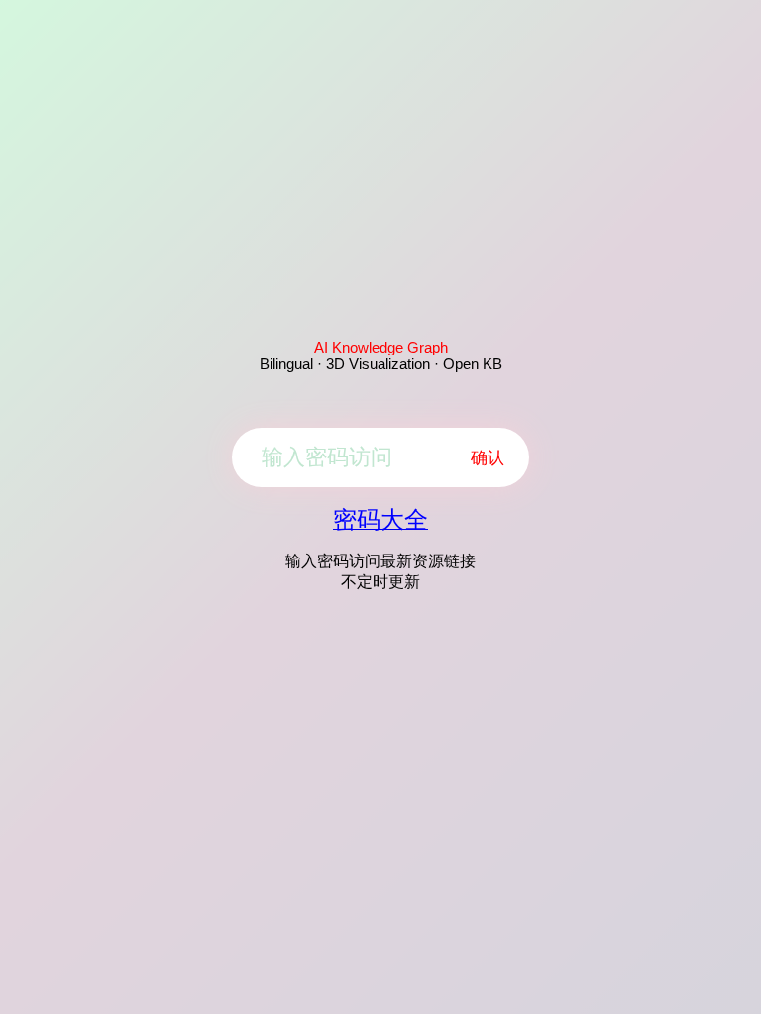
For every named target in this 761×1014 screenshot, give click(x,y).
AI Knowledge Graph (381, 347)
